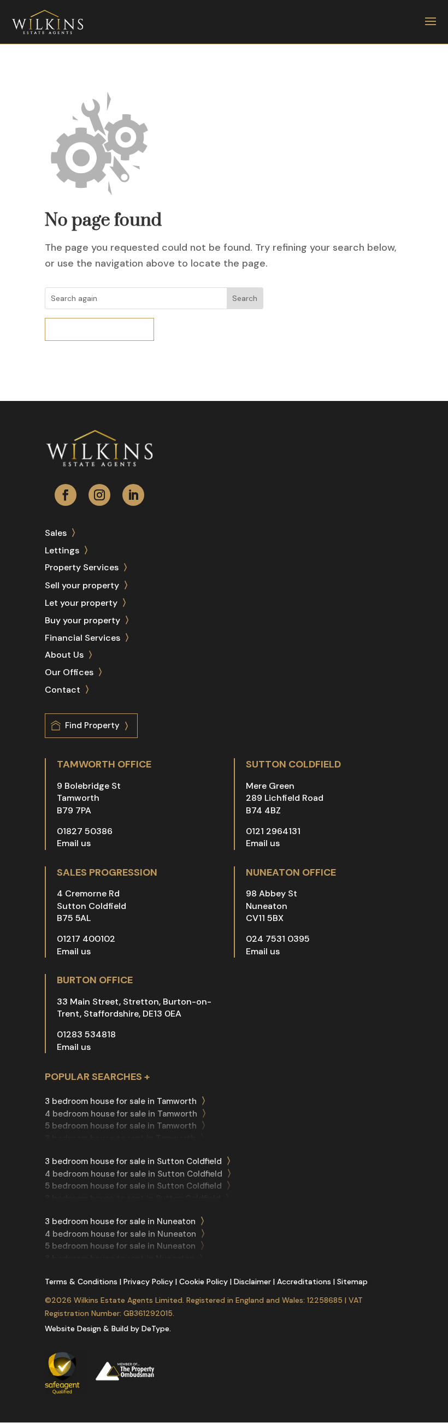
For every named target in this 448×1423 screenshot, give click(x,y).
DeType (155, 1328)
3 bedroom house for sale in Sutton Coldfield (133, 1161)
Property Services (82, 567)
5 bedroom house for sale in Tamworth (121, 1125)
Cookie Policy (203, 1281)
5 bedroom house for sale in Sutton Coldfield (133, 1185)
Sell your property (82, 585)
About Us (64, 654)
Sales (56, 533)
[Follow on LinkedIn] (133, 495)
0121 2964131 (273, 831)
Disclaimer (252, 1281)
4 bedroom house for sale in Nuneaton (120, 1234)
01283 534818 (86, 1034)
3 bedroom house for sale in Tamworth (121, 1101)
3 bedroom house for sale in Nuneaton (120, 1221)
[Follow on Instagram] (99, 495)
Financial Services (82, 637)
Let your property (81, 603)
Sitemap (352, 1281)
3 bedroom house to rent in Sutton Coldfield (133, 1198)
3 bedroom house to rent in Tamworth (120, 1138)
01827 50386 (85, 831)
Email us (74, 843)
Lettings (62, 550)
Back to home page (107, 329)
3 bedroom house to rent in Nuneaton (119, 1258)
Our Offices (69, 672)
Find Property (92, 725)
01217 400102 (86, 938)
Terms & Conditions (81, 1281)
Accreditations (304, 1281)
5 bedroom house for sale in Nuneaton (120, 1246)
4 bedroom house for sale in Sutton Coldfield (133, 1173)
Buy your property (82, 620)
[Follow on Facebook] (65, 495)
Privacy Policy (148, 1281)
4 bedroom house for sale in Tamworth (121, 1113)
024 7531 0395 (278, 938)
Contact (62, 689)
